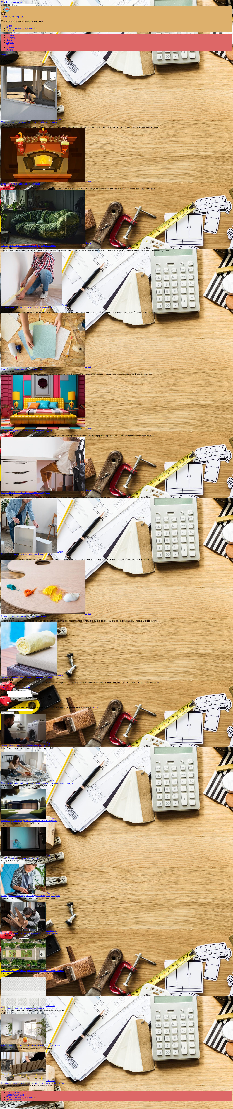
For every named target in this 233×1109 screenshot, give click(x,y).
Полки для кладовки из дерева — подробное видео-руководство (30, 895)
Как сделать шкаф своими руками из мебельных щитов (26, 554)
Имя (4, 692)
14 (12, 687)
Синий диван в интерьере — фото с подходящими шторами (28, 245)
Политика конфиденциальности (21, 28)
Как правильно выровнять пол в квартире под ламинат (26, 307)
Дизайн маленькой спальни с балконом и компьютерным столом (31, 1045)
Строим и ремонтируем (12, 17)
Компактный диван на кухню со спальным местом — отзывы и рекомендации (37, 783)
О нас (9, 26)
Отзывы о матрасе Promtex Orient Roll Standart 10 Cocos (26, 678)
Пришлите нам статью (16, 1092)
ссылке (94, 707)
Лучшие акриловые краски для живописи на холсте (25, 616)
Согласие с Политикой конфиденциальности (22, 698)
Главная (10, 35)
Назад (3, 687)
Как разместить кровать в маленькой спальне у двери (25, 492)
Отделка (10, 42)
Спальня (10, 47)
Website (4, 710)
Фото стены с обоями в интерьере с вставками (22, 1008)
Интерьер (10, 38)
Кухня (9, 40)
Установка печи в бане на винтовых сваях (20, 184)
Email (4, 695)
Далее (27, 687)
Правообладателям (15, 1095)
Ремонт (9, 45)
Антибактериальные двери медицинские (20, 858)
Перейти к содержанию (12, 2)
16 (18, 687)
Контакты (11, 31)
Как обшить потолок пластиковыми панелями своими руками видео (32, 1083)
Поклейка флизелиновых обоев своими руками (23, 369)
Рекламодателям (13, 1099)
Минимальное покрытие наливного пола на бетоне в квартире (30, 122)
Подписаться (7, 713)
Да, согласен (15, 703)
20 (23, 687)
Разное (9, 50)
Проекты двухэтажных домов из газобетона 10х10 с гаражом (29, 820)
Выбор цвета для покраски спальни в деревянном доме (26, 431)
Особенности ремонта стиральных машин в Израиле (25, 746)
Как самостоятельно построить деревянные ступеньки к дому (29, 933)
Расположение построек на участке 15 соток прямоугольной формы (32, 970)
